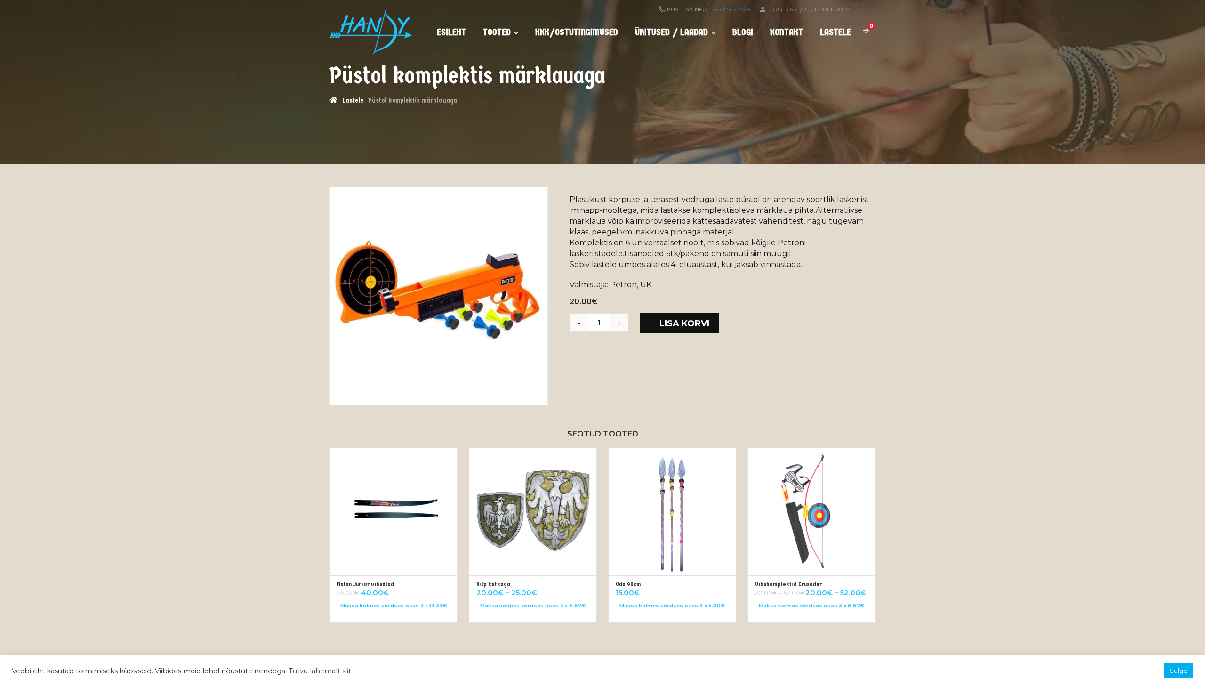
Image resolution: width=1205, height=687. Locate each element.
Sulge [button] (1179, 670)
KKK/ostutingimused (576, 32)
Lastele (835, 32)
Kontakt (786, 32)
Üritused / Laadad (671, 32)
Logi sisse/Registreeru (806, 9)
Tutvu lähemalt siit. (321, 671)
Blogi (742, 32)
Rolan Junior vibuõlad (365, 584)
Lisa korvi (684, 323)
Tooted (497, 32)
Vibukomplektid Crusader (788, 584)
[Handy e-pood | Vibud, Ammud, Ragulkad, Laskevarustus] (370, 32)
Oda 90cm (628, 584)
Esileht (451, 32)
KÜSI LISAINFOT (708, 9)
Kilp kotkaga (493, 584)
